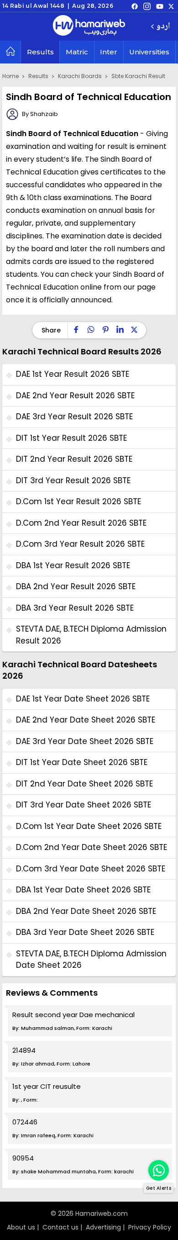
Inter (108, 51)
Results (40, 51)
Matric (77, 51)
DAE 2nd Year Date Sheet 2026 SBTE (85, 719)
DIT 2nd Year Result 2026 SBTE (74, 459)
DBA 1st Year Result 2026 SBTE (73, 565)
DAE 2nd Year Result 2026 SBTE (75, 395)
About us (21, 1227)
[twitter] (171, 6)
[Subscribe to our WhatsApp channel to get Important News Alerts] (158, 1170)
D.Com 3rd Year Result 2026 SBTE (80, 543)
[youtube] (159, 6)
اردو (163, 27)
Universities (149, 51)
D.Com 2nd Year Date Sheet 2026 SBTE (91, 847)
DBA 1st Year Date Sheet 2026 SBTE (83, 889)
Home (10, 76)
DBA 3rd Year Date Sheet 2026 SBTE (85, 932)
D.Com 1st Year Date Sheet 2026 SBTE (89, 826)
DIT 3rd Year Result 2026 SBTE (73, 480)
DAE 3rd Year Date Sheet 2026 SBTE (84, 741)
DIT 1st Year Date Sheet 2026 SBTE (81, 762)
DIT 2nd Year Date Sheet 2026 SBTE (84, 783)
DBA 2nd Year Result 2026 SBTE (76, 586)
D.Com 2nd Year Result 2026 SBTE (81, 522)
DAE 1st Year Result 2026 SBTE (72, 374)
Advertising (103, 1227)
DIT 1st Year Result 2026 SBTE (71, 438)
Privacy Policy (149, 1227)
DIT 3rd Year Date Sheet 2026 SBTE (83, 804)
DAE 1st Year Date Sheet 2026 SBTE (83, 698)
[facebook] (134, 6)
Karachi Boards (80, 76)
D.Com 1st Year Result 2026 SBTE (78, 501)
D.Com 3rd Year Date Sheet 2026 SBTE (90, 868)
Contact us (60, 1227)
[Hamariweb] (89, 26)
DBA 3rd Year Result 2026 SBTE (75, 607)
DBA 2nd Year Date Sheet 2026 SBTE (86, 911)
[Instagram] (147, 6)
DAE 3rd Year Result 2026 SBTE (74, 416)
